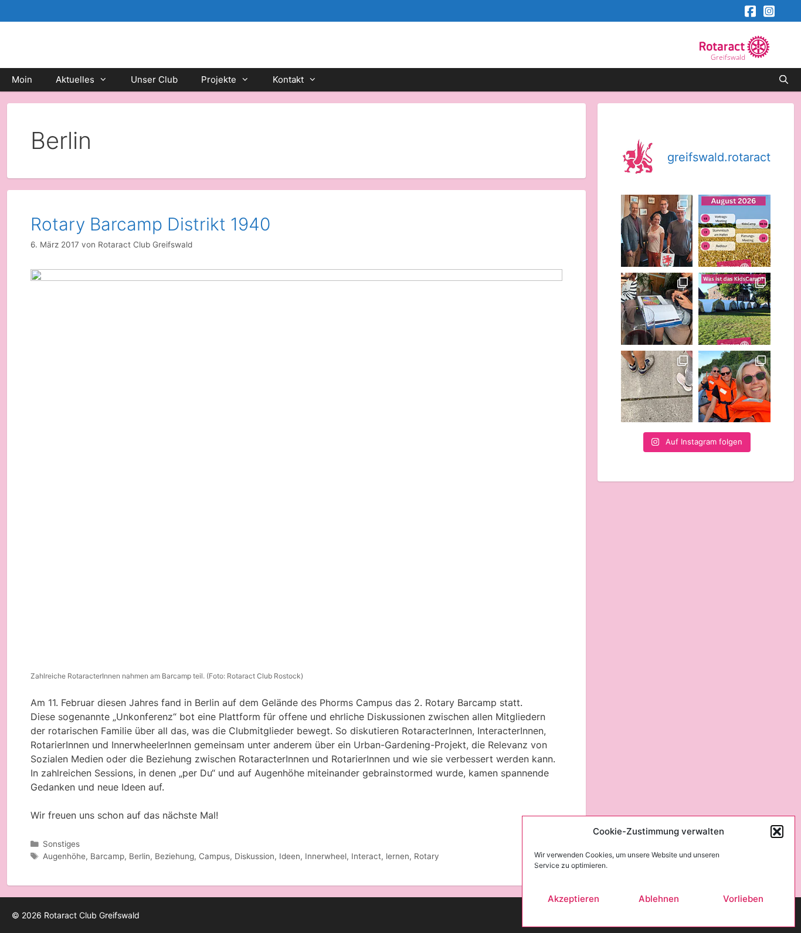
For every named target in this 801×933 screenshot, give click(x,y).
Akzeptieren (573, 898)
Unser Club (154, 79)
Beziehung (174, 856)
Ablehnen (659, 898)
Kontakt (288, 79)
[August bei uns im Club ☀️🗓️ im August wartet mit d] (734, 231)
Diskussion (254, 856)
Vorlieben (743, 898)
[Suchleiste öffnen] (783, 79)
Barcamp (107, 856)
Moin (22, 79)
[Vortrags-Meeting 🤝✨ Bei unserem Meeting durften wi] (657, 231)
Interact (366, 856)
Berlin (139, 856)
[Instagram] (768, 11)
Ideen (289, 856)
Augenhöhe (64, 856)
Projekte (218, 79)
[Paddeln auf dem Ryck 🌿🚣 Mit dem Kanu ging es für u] (734, 387)
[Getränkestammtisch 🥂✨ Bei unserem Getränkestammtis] (657, 309)
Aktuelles (75, 79)
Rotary (426, 856)
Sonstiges (61, 844)
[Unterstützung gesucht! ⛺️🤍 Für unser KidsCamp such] (734, 309)
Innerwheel (326, 856)
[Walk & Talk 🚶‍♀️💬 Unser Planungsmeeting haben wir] (657, 387)
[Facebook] (749, 11)
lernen (397, 856)
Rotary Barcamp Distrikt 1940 (150, 224)
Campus (214, 856)
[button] (777, 831)
